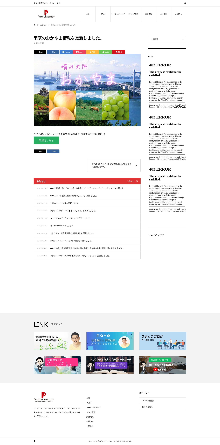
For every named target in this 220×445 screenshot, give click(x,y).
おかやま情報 (147, 407)
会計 (88, 14)
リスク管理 (133, 14)
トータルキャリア (118, 14)
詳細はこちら (46, 140)
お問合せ (178, 14)
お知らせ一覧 (132, 181)
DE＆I (103, 14)
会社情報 (163, 14)
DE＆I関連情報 (148, 401)
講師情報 (148, 14)
